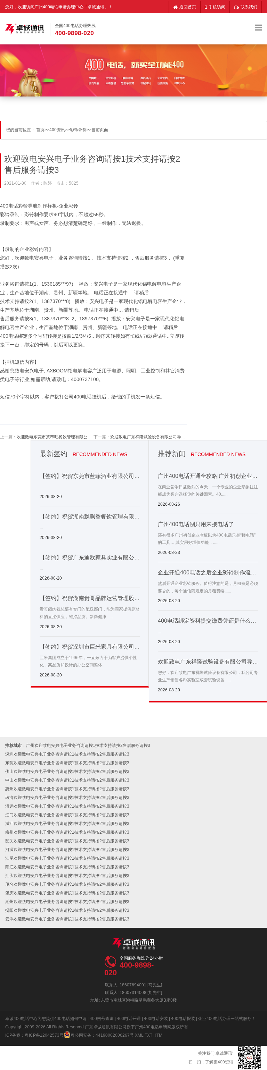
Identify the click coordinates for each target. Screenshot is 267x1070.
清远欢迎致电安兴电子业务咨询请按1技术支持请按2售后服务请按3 (67, 806)
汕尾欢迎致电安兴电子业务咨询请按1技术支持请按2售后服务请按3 (67, 858)
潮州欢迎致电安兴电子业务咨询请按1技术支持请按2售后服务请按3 (67, 901)
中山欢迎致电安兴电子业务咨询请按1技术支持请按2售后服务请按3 (67, 780)
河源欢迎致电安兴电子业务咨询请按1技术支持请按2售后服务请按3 (67, 849)
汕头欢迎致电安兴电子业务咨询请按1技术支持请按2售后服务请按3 (67, 875)
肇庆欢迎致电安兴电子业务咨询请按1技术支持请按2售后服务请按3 (67, 893)
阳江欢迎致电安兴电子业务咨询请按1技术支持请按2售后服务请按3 (67, 867)
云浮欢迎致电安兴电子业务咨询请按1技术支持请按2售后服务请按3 (67, 919)
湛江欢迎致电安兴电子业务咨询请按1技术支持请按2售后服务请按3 (67, 823)
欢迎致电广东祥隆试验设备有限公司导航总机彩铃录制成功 (164, 437)
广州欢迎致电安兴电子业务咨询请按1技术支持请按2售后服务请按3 (88, 745)
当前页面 (99, 129)
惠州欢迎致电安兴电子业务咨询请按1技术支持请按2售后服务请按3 (67, 788)
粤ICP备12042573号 (44, 1035)
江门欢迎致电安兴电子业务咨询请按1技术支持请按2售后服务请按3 (67, 814)
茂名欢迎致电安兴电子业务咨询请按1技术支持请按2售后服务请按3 (67, 884)
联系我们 (249, 7)
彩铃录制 (78, 129)
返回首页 (187, 7)
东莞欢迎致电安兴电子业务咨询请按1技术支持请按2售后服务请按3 (67, 762)
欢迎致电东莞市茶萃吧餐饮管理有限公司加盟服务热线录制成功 (75, 437)
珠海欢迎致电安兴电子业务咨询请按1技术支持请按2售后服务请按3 (67, 797)
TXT (148, 1035)
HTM (157, 1035)
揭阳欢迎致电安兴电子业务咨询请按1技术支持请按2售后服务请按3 (67, 910)
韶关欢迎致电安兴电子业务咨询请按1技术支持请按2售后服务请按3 (67, 841)
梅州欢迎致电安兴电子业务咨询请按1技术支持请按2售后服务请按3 (67, 832)
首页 (40, 129)
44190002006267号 (115, 1035)
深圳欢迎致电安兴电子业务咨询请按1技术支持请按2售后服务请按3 (67, 754)
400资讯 (57, 129)
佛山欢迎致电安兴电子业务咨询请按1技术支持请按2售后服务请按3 (67, 771)
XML (139, 1035)
